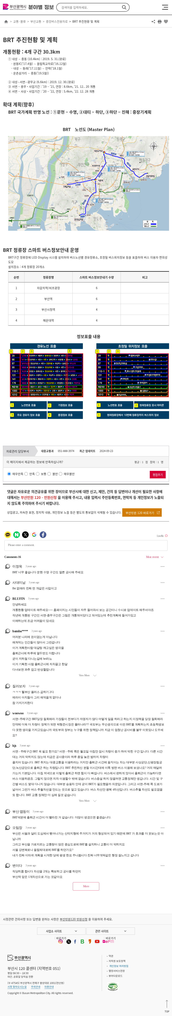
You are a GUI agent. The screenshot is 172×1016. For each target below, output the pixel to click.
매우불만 (69, 474)
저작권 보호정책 (117, 961)
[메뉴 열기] (165, 7)
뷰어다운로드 (115, 976)
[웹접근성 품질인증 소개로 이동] (113, 984)
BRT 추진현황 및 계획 (85, 21)
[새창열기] (60, 941)
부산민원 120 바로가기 (140, 513)
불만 (55, 474)
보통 (43, 474)
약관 (111, 956)
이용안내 (49, 987)
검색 (124, 7)
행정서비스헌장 (117, 971)
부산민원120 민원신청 (73, 919)
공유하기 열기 (153, 21)
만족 (32, 474)
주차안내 (35, 987)
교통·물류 (19, 21)
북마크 (166, 21)
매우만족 (17, 474)
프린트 (159, 21)
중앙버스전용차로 (57, 21)
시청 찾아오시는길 (17, 987)
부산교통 (35, 21)
